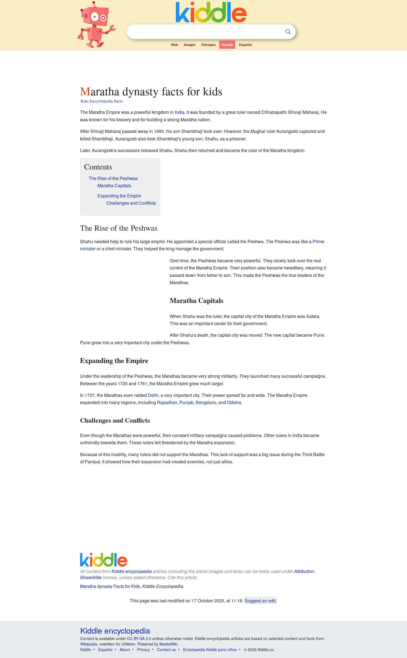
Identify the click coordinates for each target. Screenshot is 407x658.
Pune (318, 335)
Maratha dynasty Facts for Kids (110, 586)
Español (245, 44)
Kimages (209, 44)
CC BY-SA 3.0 (139, 638)
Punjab (186, 402)
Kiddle (85, 649)
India (179, 112)
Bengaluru (206, 402)
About (125, 649)
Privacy (143, 649)
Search (288, 31)
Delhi (153, 395)
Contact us (166, 649)
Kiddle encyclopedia (132, 571)
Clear (276, 32)
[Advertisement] (203, 66)
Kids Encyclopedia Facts (102, 101)
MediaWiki (168, 644)
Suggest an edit (260, 600)
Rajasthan (167, 402)
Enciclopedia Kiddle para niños (210, 649)
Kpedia (227, 44)
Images (189, 44)
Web (174, 44)
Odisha (234, 402)
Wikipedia (88, 644)
